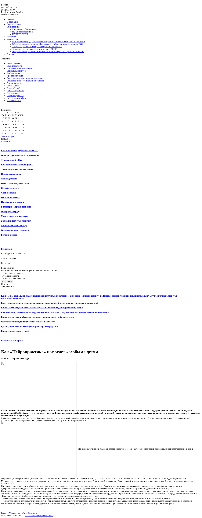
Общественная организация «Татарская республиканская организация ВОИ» (48, 44)
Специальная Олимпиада (24, 29)
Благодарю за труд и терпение (16, 207)
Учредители (12, 39)
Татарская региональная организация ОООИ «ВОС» (37, 46)
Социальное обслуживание (19, 68)
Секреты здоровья (15, 95)
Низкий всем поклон (11, 174)
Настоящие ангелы (10, 197)
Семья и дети (13, 85)
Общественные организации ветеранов (25, 78)
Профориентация (15, 76)
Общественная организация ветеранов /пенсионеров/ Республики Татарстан (48, 51)
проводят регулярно (13, 273)
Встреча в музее (9, 235)
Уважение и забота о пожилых (16, 221)
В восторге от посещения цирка (17, 164)
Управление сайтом (18, 513)
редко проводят (11, 276)
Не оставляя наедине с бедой (15, 183)
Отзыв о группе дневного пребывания (20, 155)
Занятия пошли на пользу (14, 225)
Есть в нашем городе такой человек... (19, 150)
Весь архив (6, 263)
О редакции (12, 22)
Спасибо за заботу (10, 188)
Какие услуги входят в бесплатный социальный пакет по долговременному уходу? (42, 307)
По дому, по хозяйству (17, 98)
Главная (10, 19)
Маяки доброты (9, 179)
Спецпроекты (13, 27)
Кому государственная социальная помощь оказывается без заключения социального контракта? (50, 303)
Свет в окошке (8, 193)
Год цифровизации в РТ (23, 32)
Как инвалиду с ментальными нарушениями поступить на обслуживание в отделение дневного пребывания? (55, 312)
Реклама (10, 54)
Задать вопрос (7, 136)
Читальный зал (14, 100)
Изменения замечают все (13, 202)
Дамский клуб (13, 88)
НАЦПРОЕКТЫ (20, 34)
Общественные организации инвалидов (25, 81)
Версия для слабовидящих (9, 6)
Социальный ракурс (16, 71)
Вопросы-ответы (14, 83)
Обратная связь (14, 24)
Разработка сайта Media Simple (39, 515)
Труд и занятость (14, 66)
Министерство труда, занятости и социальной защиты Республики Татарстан (48, 41)
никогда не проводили (15, 278)
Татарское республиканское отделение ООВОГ (34, 49)
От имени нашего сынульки (15, 230)
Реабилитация (13, 73)
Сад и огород (13, 93)
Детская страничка (15, 90)
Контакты (11, 37)
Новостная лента (14, 63)
